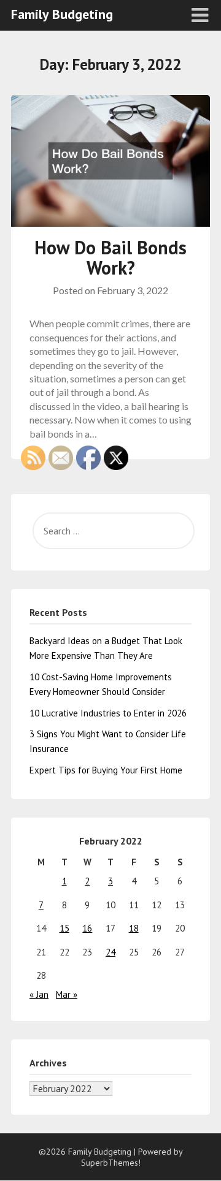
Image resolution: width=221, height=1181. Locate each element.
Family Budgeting (62, 14)
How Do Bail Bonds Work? (110, 257)
